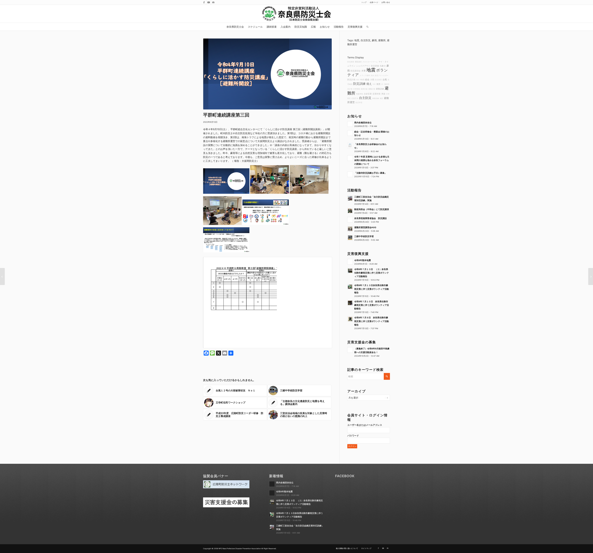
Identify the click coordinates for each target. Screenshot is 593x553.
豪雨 (374, 40)
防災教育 (378, 80)
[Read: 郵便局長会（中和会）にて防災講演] (350, 211)
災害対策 (376, 94)
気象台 (383, 66)
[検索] (366, 27)
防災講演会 (356, 71)
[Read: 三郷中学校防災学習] (350, 238)
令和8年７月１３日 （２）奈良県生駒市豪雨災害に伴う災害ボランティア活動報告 (371, 273)
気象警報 (359, 94)
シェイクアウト (363, 66)
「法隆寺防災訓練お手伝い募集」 (370, 173)
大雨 (372, 79)
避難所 (382, 40)
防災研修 (375, 66)
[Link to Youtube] (208, 2)
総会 (367, 79)
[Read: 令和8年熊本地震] (350, 261)
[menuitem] (364, 2)
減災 (381, 98)
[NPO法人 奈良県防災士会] (296, 14)
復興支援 (364, 89)
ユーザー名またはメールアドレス (364, 425)
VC (382, 84)
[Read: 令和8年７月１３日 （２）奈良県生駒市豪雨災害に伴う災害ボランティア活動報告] (350, 270)
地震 (356, 40)
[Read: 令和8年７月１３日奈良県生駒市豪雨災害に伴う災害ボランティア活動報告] (350, 286)
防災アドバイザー (381, 76)
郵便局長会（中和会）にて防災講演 (371, 209)
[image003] (267, 73)
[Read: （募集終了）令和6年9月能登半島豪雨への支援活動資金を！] (350, 350)
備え (369, 83)
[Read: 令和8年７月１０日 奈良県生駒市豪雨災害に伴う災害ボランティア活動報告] (350, 303)
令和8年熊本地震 (362, 260)
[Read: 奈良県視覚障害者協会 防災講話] (350, 219)
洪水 (372, 76)
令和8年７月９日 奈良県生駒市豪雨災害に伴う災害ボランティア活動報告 (371, 321)
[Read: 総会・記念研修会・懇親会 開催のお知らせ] (350, 133)
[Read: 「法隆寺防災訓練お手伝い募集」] (350, 174)
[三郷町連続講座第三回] (2, 276)
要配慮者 (358, 62)
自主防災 (365, 40)
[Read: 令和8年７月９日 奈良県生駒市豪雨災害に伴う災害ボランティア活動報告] (350, 319)
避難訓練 (380, 89)
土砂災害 (368, 94)
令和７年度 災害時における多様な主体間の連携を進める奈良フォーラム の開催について (371, 160)
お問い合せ (385, 2)
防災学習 (358, 103)
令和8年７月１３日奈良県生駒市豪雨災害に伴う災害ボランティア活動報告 (371, 289)
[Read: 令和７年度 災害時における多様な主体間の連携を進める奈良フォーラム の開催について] (350, 158)
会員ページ (374, 2)
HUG (362, 79)
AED (357, 80)
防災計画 (351, 79)
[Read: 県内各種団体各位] (350, 124)
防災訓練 (359, 84)
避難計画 (371, 89)
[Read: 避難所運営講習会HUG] (350, 229)
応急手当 (354, 98)
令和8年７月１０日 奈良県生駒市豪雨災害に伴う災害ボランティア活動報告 (371, 305)
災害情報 (356, 89)
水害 (363, 70)
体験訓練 (375, 98)
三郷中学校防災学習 (364, 236)
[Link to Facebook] (204, 2)
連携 (378, 84)
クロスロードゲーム (370, 62)
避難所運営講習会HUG (365, 227)
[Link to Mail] (213, 2)
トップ (363, 2)
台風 (385, 79)
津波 (383, 94)
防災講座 (350, 62)
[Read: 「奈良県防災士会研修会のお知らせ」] (350, 145)
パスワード (353, 435)
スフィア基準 (365, 76)
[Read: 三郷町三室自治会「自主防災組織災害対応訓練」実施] (350, 198)
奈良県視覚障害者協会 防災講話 (370, 218)
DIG (374, 84)
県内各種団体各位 (363, 122)
